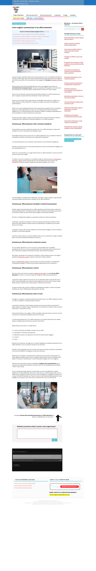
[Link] (29, 460)
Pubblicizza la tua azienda (34, 1)
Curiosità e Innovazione (69, 139)
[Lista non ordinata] (23, 460)
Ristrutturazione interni (32, 15)
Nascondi (46, 31)
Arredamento (57, 15)
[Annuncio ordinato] (21, 460)
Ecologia (65, 15)
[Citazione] (25, 460)
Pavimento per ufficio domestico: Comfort (24, 41)
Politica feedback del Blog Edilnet (23, 488)
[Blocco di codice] (27, 460)
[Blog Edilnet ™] (16, 13)
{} (30, 460)
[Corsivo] (16, 460)
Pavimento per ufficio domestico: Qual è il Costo (26, 43)
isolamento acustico (24, 257)
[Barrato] (19, 460)
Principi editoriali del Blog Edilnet (23, 485)
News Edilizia (78, 139)
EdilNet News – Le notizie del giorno (21, 1)
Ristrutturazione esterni (46, 15)
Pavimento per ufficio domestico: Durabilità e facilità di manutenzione (31, 36)
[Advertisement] (48, 528)
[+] (32, 460)
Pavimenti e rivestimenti (19, 23)
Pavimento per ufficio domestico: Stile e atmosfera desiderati (29, 34)
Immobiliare (73, 15)
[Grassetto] (14, 460)
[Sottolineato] (18, 460)
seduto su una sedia (40, 273)
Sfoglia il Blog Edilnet (18, 15)
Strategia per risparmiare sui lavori (21, 3)
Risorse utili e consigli (18, 18)
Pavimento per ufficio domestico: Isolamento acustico (27, 38)
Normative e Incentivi (69, 140)
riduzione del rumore (23, 261)
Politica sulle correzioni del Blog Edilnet (24, 483)
